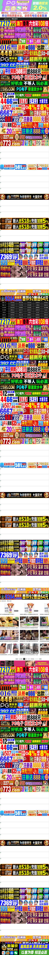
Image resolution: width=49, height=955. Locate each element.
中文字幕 (21, 305)
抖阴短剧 (46, 317)
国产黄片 (12, 314)
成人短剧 (29, 317)
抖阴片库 (4, 314)
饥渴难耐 (21, 307)
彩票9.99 (38, 309)
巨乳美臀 (29, 305)
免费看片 (4, 317)
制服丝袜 (46, 305)
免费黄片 (29, 314)
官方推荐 (4, 309)
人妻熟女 (38, 305)
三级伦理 (12, 305)
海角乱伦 (46, 314)
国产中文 (12, 317)
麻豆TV (20, 312)
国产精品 (12, 302)
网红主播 (21, 302)
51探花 (29, 312)
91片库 (37, 312)
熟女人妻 (21, 314)
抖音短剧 (12, 312)
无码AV (4, 312)
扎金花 (46, 309)
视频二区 (4, 305)
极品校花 (38, 317)
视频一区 (4, 302)
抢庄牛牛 (21, 309)
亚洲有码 (38, 302)
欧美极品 (46, 302)
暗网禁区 (38, 314)
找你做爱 (29, 307)
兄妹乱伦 (21, 317)
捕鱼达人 (12, 309)
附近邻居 (12, 307)
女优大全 (46, 312)
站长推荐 (4, 307)
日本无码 (29, 302)
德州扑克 (29, 309)
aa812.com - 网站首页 (11, 19)
